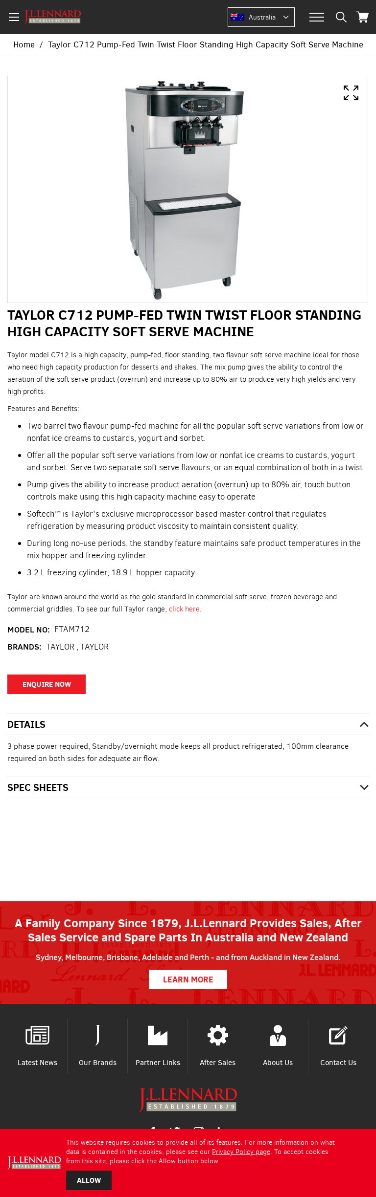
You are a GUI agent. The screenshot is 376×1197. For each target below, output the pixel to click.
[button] (271, 17)
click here (184, 609)
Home (24, 44)
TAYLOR (94, 647)
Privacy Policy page (241, 1151)
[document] (188, 1163)
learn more (188, 979)
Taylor (60, 647)
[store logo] (52, 17)
